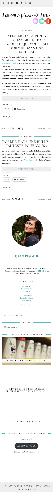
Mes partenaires (26, 288)
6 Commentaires (44, 128)
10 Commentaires (43, 199)
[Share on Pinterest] (19, 129)
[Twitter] (3, 3)
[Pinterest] (12, 3)
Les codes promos (26, 298)
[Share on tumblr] (22, 129)
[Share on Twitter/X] (16, 129)
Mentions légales (27, 305)
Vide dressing (26, 300)
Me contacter (26, 286)
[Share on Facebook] (12, 129)
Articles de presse (26, 295)
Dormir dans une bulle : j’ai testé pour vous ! (26, 143)
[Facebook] (17, 3)
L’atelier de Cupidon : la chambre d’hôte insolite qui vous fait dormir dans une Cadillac (26, 43)
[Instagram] (8, 3)
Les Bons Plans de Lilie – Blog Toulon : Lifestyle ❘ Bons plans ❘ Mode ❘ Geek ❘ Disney (26, 485)
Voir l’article (26, 98)
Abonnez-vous (26, 446)
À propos (26, 291)
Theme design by (26, 489)
